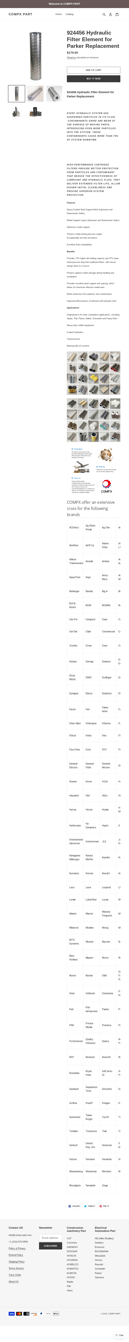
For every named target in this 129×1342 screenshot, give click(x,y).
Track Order (15, 1274)
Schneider (100, 1268)
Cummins (72, 1242)
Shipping (71, 57)
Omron (98, 1260)
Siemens (99, 1277)
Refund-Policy (16, 1255)
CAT (69, 1238)
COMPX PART (20, 14)
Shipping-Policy (17, 1261)
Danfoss (99, 1242)
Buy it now (94, 79)
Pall (69, 1286)
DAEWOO (72, 1247)
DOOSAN (72, 1251)
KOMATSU (73, 1268)
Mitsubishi (100, 1255)
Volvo (70, 1290)
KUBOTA (71, 1273)
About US (14, 1281)
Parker (98, 1273)
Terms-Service (16, 1268)
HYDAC (71, 1277)
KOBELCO (72, 1264)
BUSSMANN (101, 1251)
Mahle (70, 1281)
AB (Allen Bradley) (104, 1238)
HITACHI (71, 1255)
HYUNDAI (72, 1260)
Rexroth (99, 1264)
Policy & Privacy (17, 1248)
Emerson (99, 1247)
